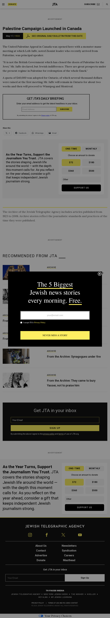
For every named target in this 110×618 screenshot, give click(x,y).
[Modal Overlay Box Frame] (55, 309)
